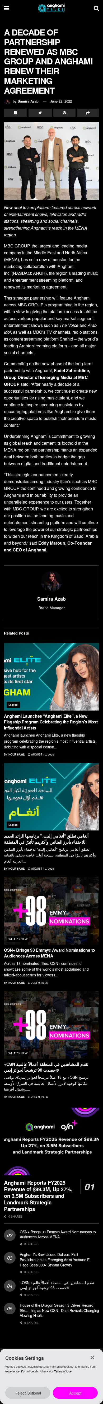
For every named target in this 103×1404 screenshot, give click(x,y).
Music (13, 705)
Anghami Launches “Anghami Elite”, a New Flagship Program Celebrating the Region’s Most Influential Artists (50, 722)
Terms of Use (63, 1371)
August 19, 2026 (42, 754)
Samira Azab (28, 101)
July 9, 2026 (39, 983)
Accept (75, 1393)
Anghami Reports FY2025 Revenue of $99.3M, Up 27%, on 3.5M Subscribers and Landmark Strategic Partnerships (38, 1196)
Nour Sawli (16, 754)
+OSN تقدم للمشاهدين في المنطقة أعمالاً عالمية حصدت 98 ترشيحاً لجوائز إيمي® (46, 1067)
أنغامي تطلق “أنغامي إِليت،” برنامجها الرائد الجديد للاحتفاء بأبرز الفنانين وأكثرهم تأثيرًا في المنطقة (46, 839)
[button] (92, 1357)
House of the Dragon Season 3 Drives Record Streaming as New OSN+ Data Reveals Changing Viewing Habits (59, 1310)
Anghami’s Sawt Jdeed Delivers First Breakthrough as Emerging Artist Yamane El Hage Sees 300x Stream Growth (55, 1259)
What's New (17, 939)
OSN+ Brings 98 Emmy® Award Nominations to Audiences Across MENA (49, 953)
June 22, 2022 (61, 101)
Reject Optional (28, 1393)
